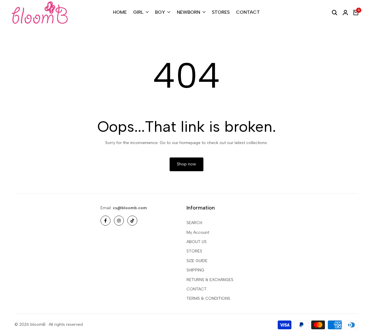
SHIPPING (195, 270)
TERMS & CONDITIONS (208, 298)
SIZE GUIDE (196, 260)
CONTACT (196, 289)
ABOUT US (196, 241)
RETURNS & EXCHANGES (209, 279)
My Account (197, 232)
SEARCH (194, 222)
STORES (194, 251)
